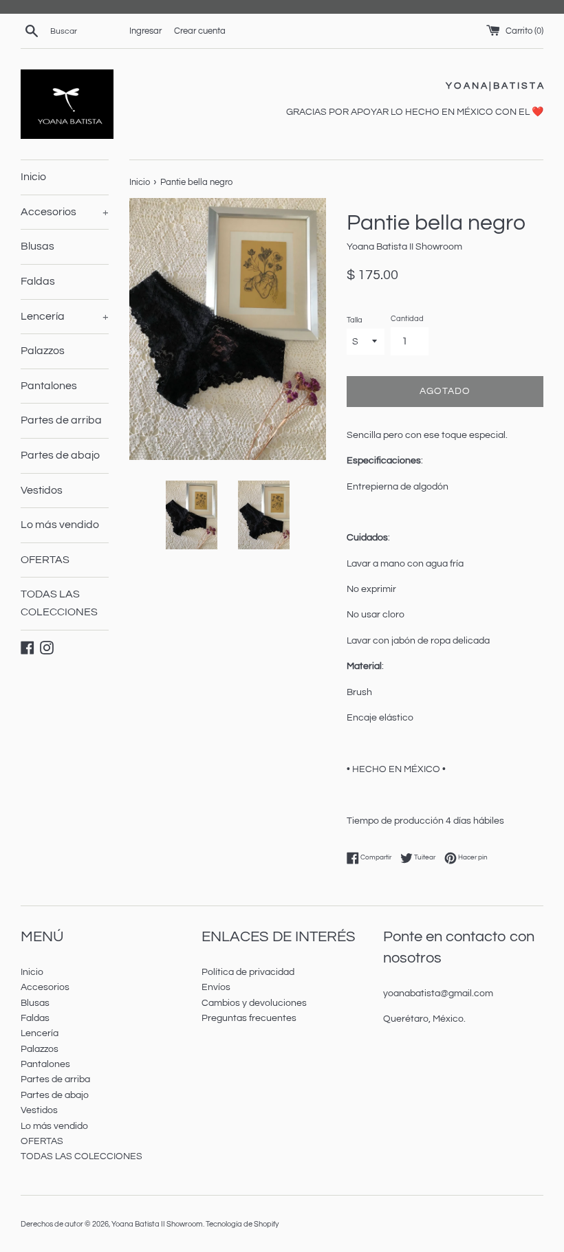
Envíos (216, 987)
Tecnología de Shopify (242, 1224)
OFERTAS (45, 559)
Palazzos (43, 350)
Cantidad (407, 318)
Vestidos (42, 490)
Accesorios (65, 211)
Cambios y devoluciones (254, 1003)
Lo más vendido (60, 524)
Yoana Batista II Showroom (157, 1224)
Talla (354, 320)
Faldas (38, 281)
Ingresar (145, 31)
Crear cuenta (200, 31)
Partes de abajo (60, 455)
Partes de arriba (61, 420)
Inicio (33, 176)
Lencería (65, 316)
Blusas (37, 246)
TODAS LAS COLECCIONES (59, 603)
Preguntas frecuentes (249, 1018)
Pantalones (49, 385)
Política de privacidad (248, 972)
